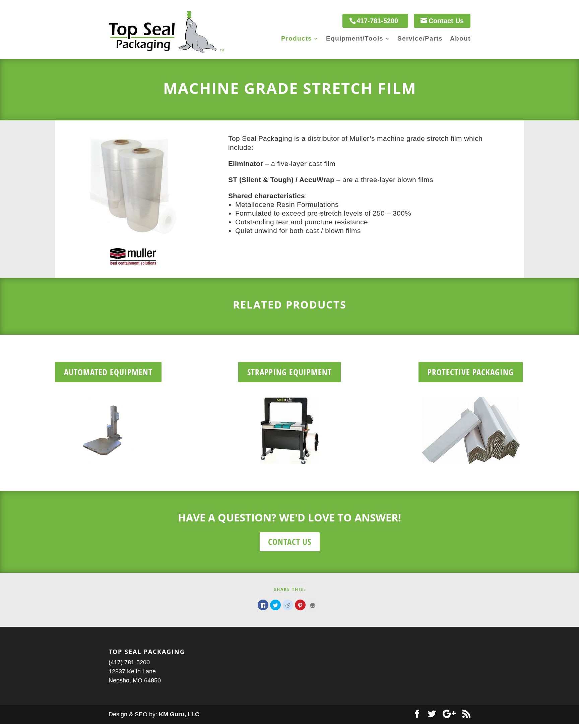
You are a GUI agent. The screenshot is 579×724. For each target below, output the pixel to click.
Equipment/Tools (354, 39)
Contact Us (289, 541)
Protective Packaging (471, 372)
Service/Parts (420, 39)
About (460, 39)
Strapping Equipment (289, 372)
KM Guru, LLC (179, 714)
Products (296, 39)
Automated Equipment (108, 372)
